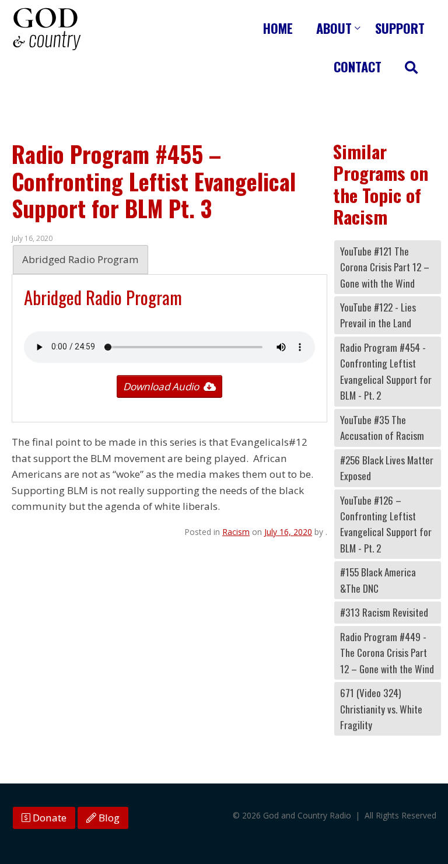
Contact (358, 66)
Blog (108, 817)
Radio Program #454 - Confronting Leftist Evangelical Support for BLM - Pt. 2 (386, 371)
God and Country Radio (47, 29)
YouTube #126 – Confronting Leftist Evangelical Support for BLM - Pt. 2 (386, 524)
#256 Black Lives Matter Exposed (386, 468)
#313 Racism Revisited (384, 612)
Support (400, 27)
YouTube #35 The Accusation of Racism (382, 427)
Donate (48, 817)
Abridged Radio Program (80, 259)
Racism (236, 531)
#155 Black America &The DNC (378, 580)
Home (278, 27)
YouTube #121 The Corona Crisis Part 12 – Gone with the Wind (384, 267)
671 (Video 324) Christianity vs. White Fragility (381, 708)
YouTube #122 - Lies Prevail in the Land (378, 315)
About (334, 27)
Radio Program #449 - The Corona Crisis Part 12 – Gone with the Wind (387, 652)
